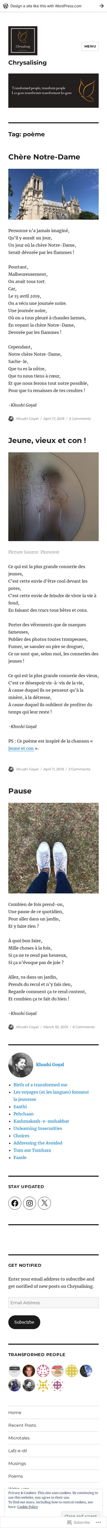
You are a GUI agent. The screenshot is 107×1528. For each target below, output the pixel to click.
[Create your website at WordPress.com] (53, 6)
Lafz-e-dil (17, 1450)
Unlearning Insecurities (38, 1128)
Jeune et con (21, 748)
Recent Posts (22, 1425)
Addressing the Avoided (38, 1143)
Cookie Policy (27, 1507)
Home (14, 1412)
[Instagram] (29, 1203)
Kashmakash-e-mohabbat (41, 1121)
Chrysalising (27, 62)
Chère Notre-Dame (44, 156)
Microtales (19, 1438)
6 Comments (84, 1027)
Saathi (20, 1106)
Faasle (20, 1157)
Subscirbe (24, 1322)
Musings (17, 1463)
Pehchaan (24, 1113)
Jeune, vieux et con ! (47, 440)
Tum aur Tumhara (32, 1150)
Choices (21, 1135)
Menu (90, 46)
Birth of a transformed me (40, 1084)
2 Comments (80, 418)
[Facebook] (14, 1203)
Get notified (25, 1265)
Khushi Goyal (27, 418)
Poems (15, 1476)
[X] (44, 1203)
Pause (20, 790)
